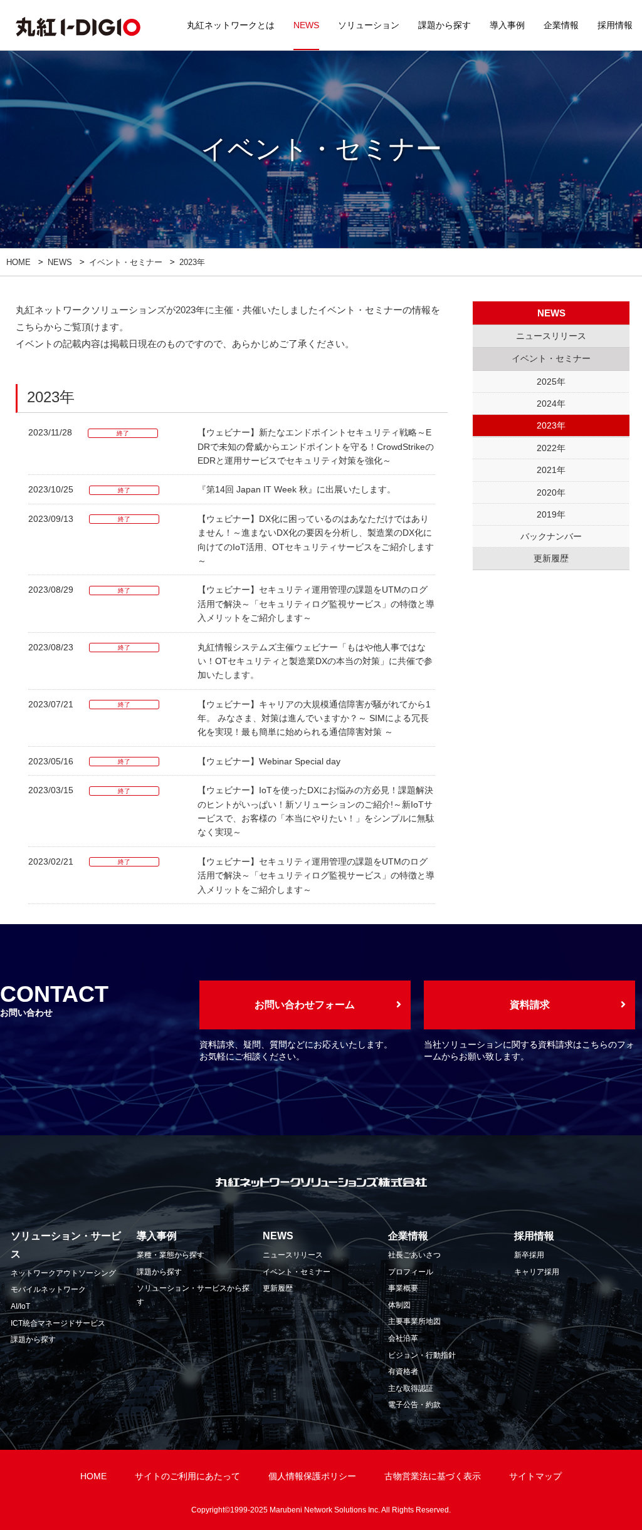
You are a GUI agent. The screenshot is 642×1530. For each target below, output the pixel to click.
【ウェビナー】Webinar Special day (268, 761)
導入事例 (507, 25)
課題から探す (444, 25)
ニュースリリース (293, 1255)
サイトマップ (535, 1476)
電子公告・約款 (414, 1404)
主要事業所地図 (414, 1321)
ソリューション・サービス (66, 1245)
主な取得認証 (410, 1388)
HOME (18, 262)
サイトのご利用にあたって (187, 1476)
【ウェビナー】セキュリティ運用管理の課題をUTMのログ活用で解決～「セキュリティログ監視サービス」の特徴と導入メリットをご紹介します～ (315, 604)
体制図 (399, 1305)
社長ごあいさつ (414, 1255)
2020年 (551, 492)
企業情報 (561, 25)
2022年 (551, 448)
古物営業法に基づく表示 (432, 1476)
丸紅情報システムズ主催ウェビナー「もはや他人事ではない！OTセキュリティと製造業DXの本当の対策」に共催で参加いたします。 (315, 661)
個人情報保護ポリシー (312, 1476)
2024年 (551, 403)
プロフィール (410, 1271)
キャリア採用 (536, 1271)
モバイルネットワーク (48, 1289)
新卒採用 (529, 1255)
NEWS (306, 25)
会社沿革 (403, 1338)
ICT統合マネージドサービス (58, 1323)
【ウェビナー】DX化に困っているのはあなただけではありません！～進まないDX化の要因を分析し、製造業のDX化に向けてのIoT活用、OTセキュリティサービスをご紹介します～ (315, 540)
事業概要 (403, 1288)
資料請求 (530, 1004)
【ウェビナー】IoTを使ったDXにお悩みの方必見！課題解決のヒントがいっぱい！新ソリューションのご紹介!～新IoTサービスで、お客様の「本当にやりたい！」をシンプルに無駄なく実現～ (315, 811)
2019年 (551, 514)
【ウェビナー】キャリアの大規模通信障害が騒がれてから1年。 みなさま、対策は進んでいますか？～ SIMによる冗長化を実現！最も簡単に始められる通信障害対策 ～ (314, 718)
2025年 (551, 382)
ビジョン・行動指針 (422, 1355)
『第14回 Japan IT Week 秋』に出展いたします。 (296, 489)
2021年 (551, 470)
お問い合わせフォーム (305, 1004)
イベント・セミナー (125, 262)
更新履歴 (278, 1288)
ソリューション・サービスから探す (193, 1295)
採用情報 (615, 25)
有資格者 (403, 1371)
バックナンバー (551, 536)
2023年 (551, 425)
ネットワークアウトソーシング (63, 1273)
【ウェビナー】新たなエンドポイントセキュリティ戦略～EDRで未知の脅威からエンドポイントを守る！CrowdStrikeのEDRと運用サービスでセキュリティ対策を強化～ (315, 446)
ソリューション (368, 25)
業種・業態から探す (170, 1255)
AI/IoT (20, 1306)
